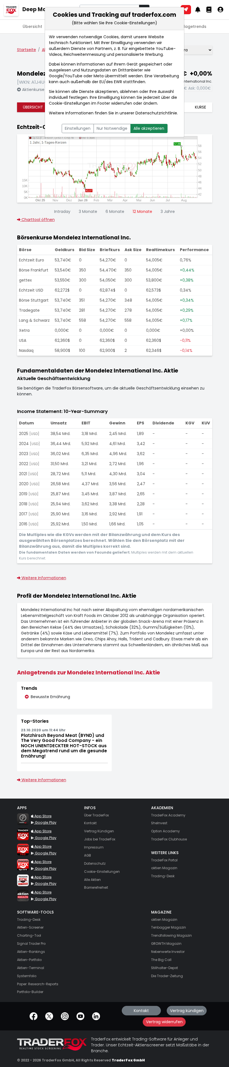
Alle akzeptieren (148, 128)
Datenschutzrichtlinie (156, 113)
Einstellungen (77, 128)
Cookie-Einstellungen (69, 103)
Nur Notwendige (112, 128)
